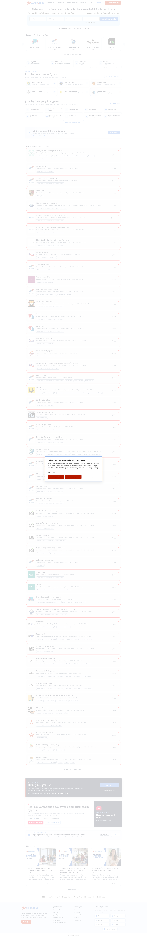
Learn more (51, 472)
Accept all (56, 477)
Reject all (73, 477)
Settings (91, 477)
